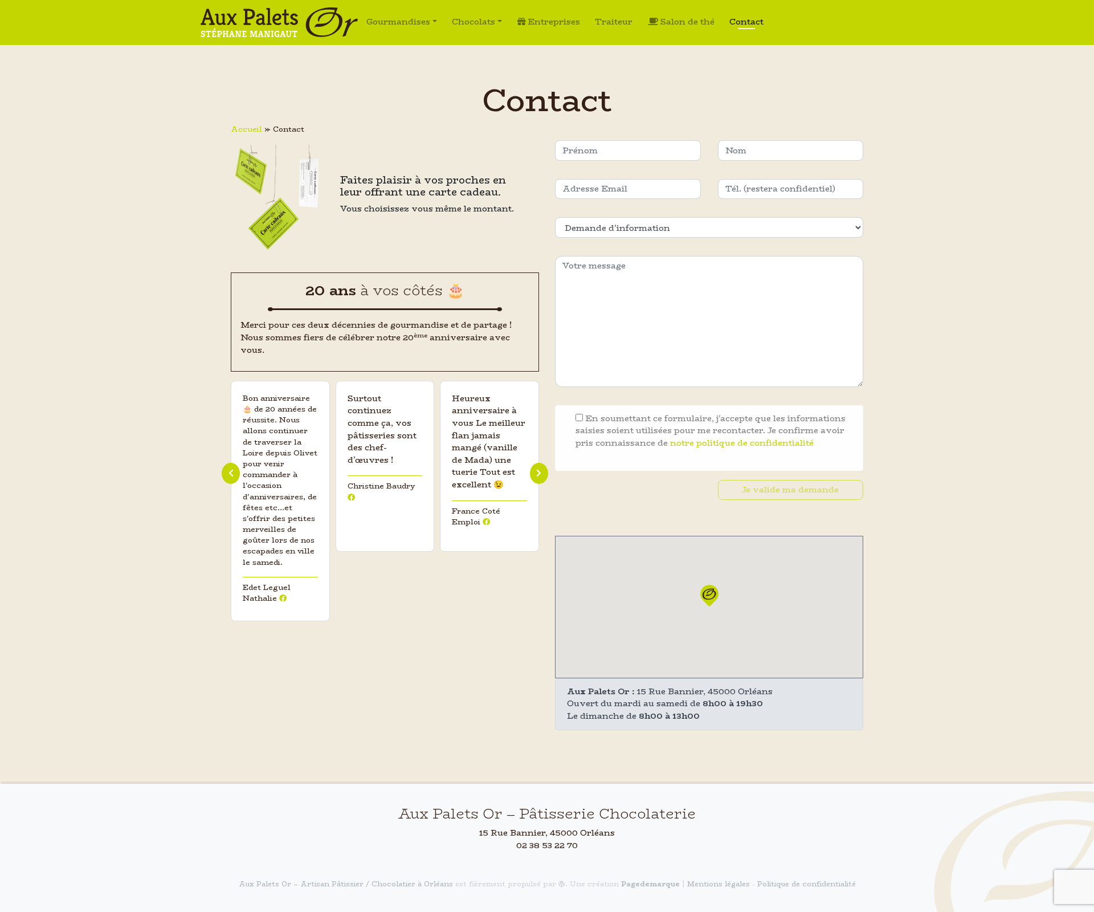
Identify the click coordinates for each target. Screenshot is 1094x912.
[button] (709, 596)
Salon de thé (686, 21)
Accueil (246, 129)
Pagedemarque (650, 883)
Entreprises (552, 21)
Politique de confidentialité (806, 883)
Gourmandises (398, 21)
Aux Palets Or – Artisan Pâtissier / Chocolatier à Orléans (346, 883)
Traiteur (613, 21)
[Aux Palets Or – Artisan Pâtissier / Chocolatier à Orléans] (279, 22)
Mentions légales (718, 883)
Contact (746, 21)
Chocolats (473, 21)
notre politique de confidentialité (742, 443)
